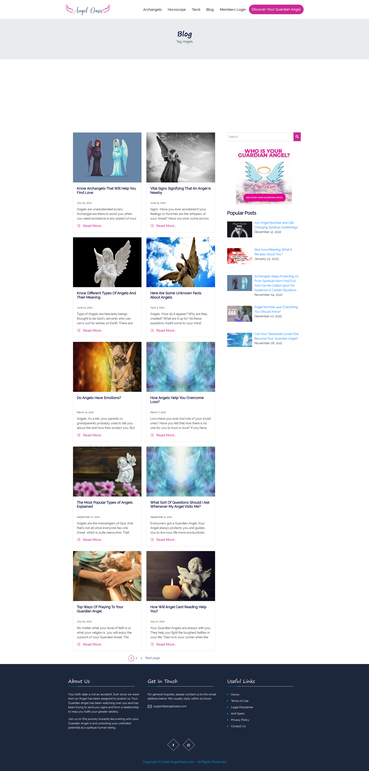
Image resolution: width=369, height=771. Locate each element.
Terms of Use (239, 701)
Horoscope (177, 9)
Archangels (152, 9)
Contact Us (238, 726)
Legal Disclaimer (242, 707)
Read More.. (93, 226)
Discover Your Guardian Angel (276, 9)
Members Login (233, 9)
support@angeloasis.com (170, 706)
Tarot (196, 9)
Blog (210, 9)
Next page (152, 658)
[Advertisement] (184, 96)
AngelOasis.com (182, 762)
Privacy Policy (240, 720)
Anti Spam (238, 713)
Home (235, 694)
